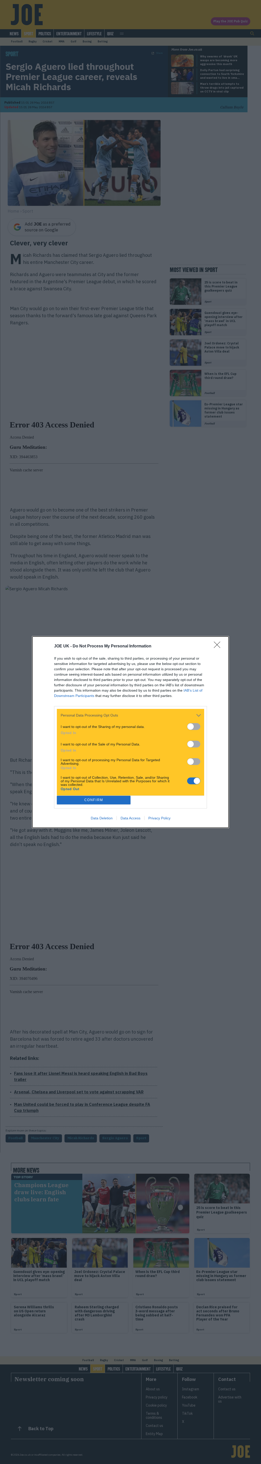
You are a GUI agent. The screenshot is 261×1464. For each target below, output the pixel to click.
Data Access (130, 818)
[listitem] (130, 715)
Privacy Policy (159, 818)
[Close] (219, 646)
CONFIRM (93, 800)
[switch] (193, 726)
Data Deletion (102, 818)
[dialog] (130, 732)
